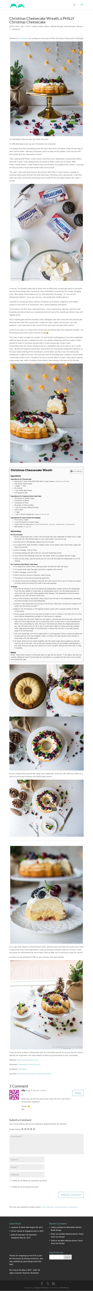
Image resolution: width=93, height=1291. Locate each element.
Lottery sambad (57, 1227)
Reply (78, 1093)
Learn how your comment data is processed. (60, 1207)
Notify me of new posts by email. (25, 1187)
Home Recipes (70, 26)
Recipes (80, 26)
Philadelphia (23, 38)
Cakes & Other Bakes (40, 26)
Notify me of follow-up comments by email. (29, 1180)
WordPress (64, 1288)
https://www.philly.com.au (27, 1060)
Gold (53, 1240)
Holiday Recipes (56, 26)
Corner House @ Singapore (22, 1231)
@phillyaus (23, 1069)
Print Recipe (77, 471)
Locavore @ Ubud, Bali (20, 1227)
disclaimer (34, 1273)
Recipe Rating (14, 1129)
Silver (53, 1234)
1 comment (15, 29)
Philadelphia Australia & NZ (29, 1064)
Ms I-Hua (15, 26)
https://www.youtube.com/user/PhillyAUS (34, 1073)
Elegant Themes (41, 1288)
